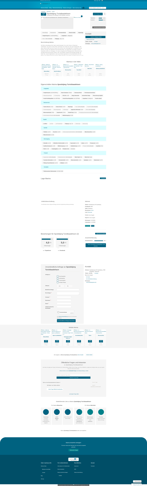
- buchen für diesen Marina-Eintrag (101, 418)
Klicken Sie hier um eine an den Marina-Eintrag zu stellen (73, 370)
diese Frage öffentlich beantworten (55, 389)
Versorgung (46, 139)
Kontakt (92, 225)
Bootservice (46, 102)
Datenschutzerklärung (63, 316)
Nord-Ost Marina (57, 71)
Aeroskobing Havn (79, 335)
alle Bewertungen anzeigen (99, 27)
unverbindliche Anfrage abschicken (66, 320)
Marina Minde (46, 71)
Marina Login (96, 0)
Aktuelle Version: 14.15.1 (84, 485)
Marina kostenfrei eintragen (63, 472)
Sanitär (45, 127)
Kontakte (46, 167)
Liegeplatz (46, 88)
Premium (103, 63)
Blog (50, 7)
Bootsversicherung (57, 7)
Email (46, 303)
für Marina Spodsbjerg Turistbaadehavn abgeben (46, 420)
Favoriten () (137, 484)
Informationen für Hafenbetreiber (64, 466)
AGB (75, 469)
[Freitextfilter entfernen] (103, 8)
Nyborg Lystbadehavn (100, 68)
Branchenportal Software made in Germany (65, 485)
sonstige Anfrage (62, 282)
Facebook (93, 466)
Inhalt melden (89, 354)
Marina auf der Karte (90, 39)
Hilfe (99, 0)
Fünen (92, 210)
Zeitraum (47, 285)
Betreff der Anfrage (49, 289)
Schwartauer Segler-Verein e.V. (68, 337)
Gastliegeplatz (62, 278)
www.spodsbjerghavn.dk (95, 43)
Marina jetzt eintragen (74, 450)
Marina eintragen (67, 7)
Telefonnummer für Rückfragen (49, 307)
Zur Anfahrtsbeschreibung (91, 278)
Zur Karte (88, 276)
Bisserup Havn (68, 69)
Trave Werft (79, 69)
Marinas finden (44, 7)
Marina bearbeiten (61, 469)
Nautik (45, 119)
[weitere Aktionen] (104, 14)
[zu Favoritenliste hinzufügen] (42, 18)
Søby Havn (89, 68)
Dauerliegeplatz (62, 276)
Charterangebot (62, 280)
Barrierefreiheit (138, 481)
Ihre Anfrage (48, 292)
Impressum (76, 466)
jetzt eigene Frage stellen (74, 393)
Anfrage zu (47, 274)
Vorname (47, 297)
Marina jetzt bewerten (96, 245)
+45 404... (91, 41)
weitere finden (56, 418)
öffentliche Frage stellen (73, 377)
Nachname (47, 300)
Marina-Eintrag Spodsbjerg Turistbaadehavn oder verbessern (79, 420)
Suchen (105, 8)
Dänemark (90, 212)
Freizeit (46, 153)
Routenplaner (103, 178)
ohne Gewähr (80, 354)
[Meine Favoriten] (83, 7)
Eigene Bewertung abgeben (101, 233)
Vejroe (90, 335)
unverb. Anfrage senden (96, 37)
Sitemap (42, 478)
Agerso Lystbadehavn (57, 335)
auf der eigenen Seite (90, 419)
